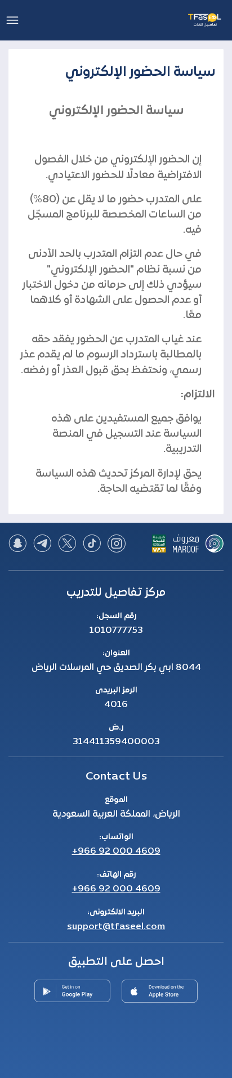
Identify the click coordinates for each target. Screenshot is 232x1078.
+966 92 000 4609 (116, 851)
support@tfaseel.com (116, 926)
